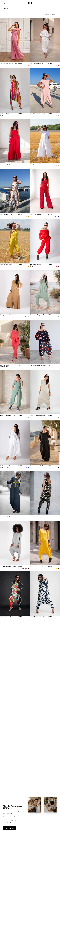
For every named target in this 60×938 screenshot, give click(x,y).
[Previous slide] (2, 40)
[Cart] (56, 3)
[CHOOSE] (27, 60)
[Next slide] (27, 40)
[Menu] (5, 3)
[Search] (10, 3)
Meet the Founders (10, 828)
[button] (54, 14)
